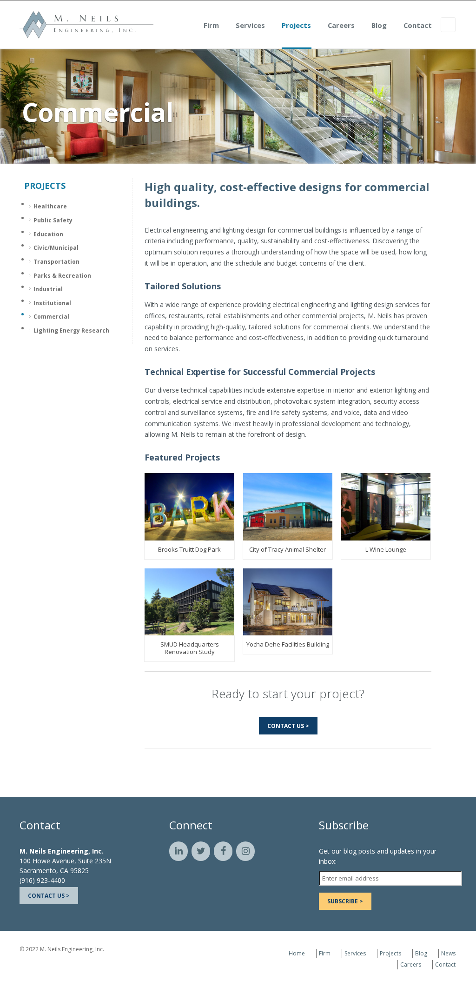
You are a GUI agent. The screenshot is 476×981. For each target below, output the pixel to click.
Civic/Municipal (56, 248)
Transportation (56, 262)
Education (48, 234)
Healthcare (50, 206)
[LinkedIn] (178, 851)
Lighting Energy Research (71, 330)
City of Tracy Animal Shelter (287, 549)
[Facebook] (223, 851)
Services (250, 25)
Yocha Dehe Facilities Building (287, 644)
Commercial (51, 316)
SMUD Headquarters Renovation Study (189, 648)
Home (297, 953)
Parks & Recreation (62, 276)
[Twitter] (201, 851)
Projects (296, 25)
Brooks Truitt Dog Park (189, 549)
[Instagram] (245, 851)
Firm (211, 25)
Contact (417, 25)
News (448, 953)
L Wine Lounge (385, 549)
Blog (379, 25)
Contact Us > (288, 726)
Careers (341, 25)
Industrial (48, 289)
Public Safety (53, 220)
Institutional (52, 303)
